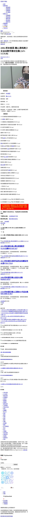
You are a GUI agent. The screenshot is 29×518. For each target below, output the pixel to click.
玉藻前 (4, 431)
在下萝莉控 (6, 426)
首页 (4, 4)
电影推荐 (8, 7)
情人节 (4, 411)
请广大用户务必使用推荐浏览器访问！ (7, 375)
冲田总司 (5, 434)
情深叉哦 (5, 395)
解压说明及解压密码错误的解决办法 (6, 359)
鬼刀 (4, 428)
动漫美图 (8, 15)
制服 (13, 146)
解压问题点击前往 (13, 218)
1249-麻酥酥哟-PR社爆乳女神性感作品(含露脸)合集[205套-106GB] (12, 368)
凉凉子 (4, 399)
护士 (4, 146)
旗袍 (9, 170)
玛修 (4, 439)
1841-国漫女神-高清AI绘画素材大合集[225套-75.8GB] (14, 319)
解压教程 (3, 516)
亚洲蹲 (4, 423)
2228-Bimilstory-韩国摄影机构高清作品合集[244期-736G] (14, 311)
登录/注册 (8, 34)
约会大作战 (6, 407)
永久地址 (5, 500)
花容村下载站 (4, 1)
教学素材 (3, 242)
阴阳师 (4, 402)
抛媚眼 (4, 410)
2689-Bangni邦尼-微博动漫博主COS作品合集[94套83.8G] (14, 309)
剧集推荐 (8, 9)
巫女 (4, 418)
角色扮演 (8, 17)
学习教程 (8, 12)
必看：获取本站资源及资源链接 (6, 352)
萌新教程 (5, 23)
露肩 (4, 424)
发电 (2, 223)
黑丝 (2, 143)
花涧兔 (4, 436)
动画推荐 (8, 10)
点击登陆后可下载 (13, 216)
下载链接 (5, 503)
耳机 (4, 413)
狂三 (4, 429)
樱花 (4, 415)
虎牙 (4, 408)
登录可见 (8, 21)
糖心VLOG (8, 96)
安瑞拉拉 (5, 437)
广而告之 (5, 25)
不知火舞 (5, 392)
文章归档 (25, 450)
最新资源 (5, 5)
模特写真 (8, 18)
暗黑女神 (6, 40)
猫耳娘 (4, 400)
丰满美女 (5, 397)
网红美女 (8, 20)
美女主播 (3, 164)
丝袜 (4, 138)
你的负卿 (5, 432)
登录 (2, 30)
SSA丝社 (5, 394)
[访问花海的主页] (2, 302)
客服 (4, 223)
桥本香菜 (8, 93)
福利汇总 (5, 13)
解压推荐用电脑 (9, 516)
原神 (4, 119)
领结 (4, 416)
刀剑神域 (5, 405)
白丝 (8, 148)
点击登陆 (3, 301)
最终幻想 (5, 403)
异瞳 (4, 421)
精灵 (4, 419)
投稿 (4, 493)
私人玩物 (6, 156)
